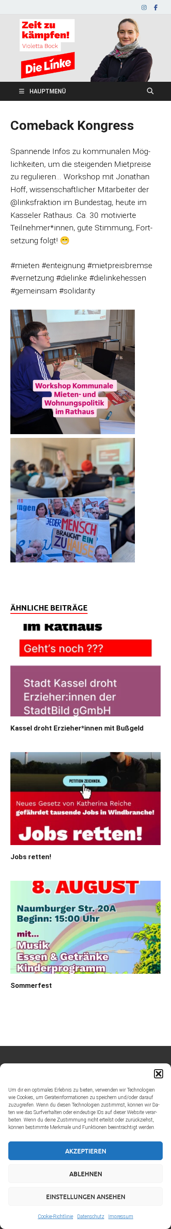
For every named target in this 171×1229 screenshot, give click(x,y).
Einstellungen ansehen (85, 1196)
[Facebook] (156, 7)
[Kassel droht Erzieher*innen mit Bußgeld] (85, 673)
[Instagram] (144, 7)
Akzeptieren (85, 1151)
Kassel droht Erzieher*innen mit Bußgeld (77, 728)
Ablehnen (85, 1174)
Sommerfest (31, 985)
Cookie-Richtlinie (55, 1216)
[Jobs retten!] (85, 801)
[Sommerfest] (85, 930)
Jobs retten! (30, 857)
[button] (158, 1074)
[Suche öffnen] (150, 91)
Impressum (120, 1216)
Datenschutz (90, 1216)
